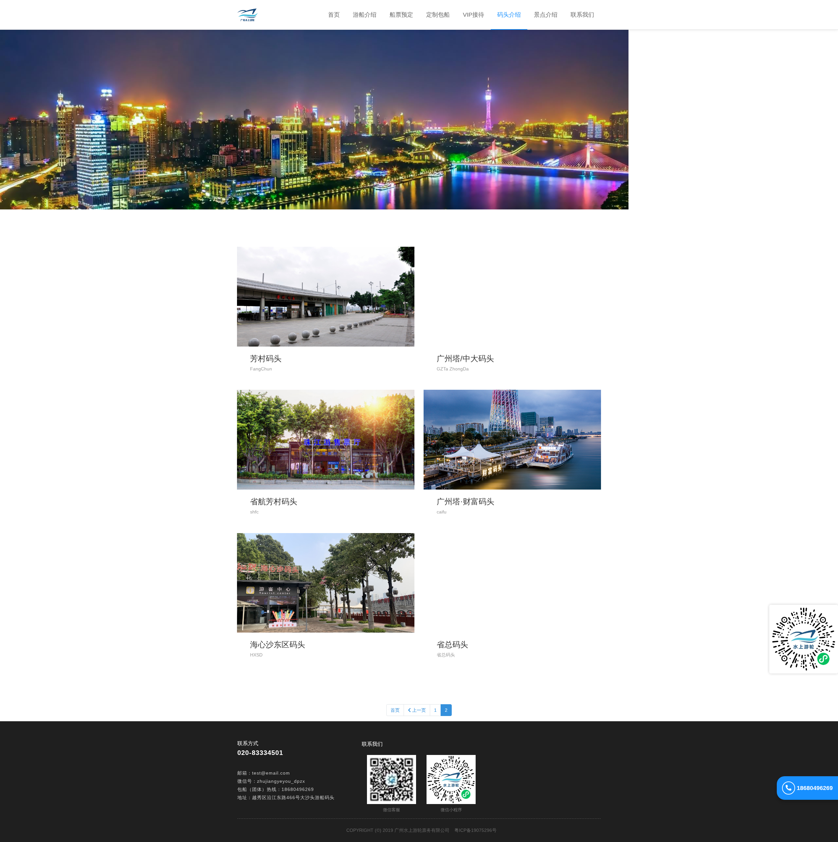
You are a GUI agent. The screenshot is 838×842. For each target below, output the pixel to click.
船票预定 (401, 14)
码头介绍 (509, 14)
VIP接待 (473, 14)
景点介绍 (545, 14)
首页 (337, 14)
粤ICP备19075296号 (475, 830)
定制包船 (438, 14)
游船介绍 (364, 14)
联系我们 (582, 14)
